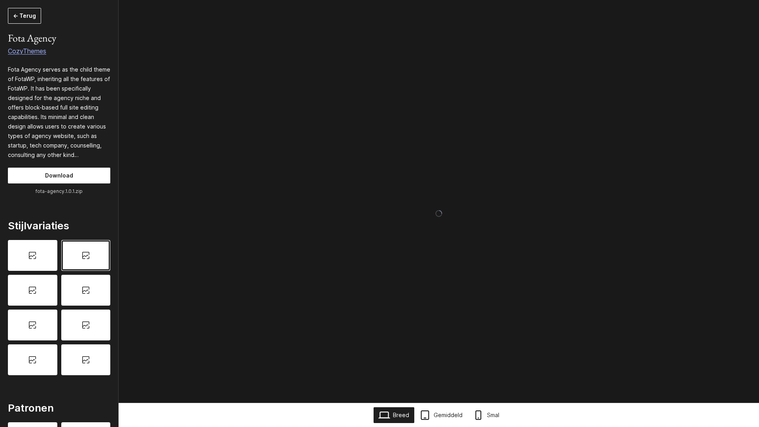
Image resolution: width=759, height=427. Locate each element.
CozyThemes (27, 51)
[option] (32, 255)
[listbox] (59, 307)
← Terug (24, 15)
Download (59, 175)
